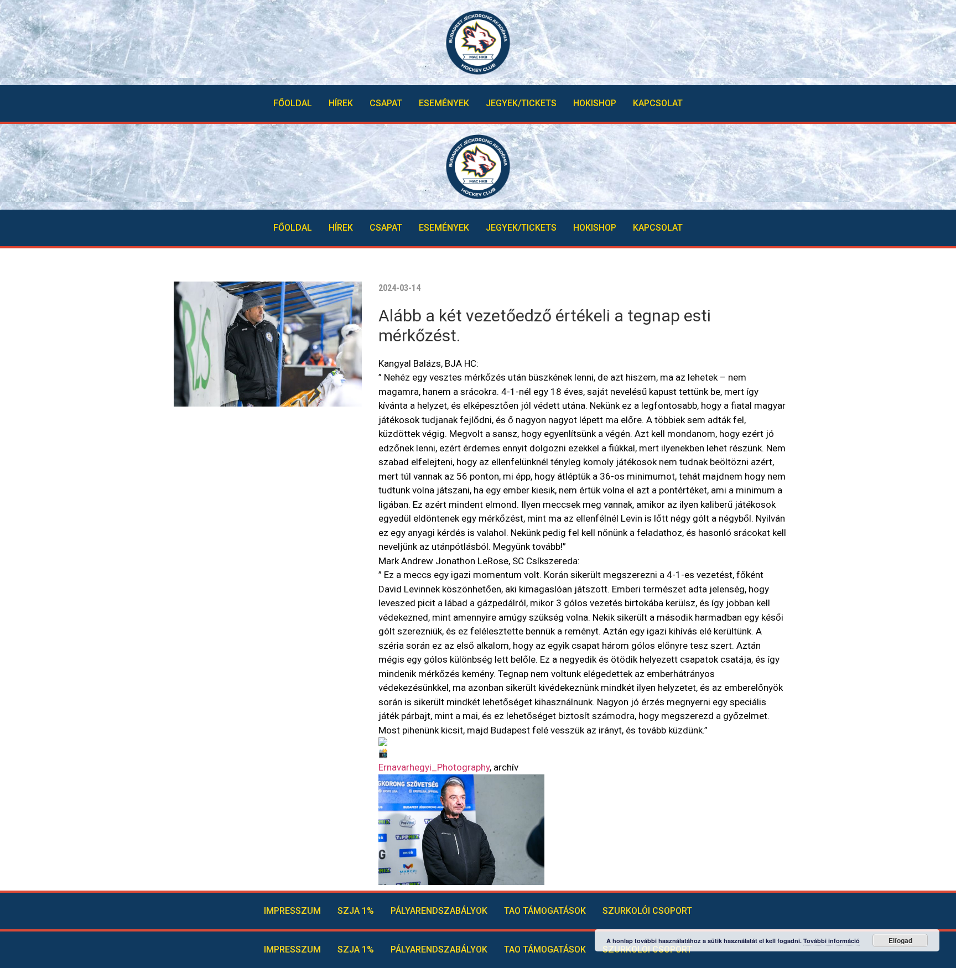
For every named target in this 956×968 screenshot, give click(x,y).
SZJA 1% (355, 910)
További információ (831, 940)
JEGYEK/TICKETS (521, 103)
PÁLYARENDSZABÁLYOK (439, 910)
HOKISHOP (594, 103)
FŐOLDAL (292, 103)
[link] (434, 767)
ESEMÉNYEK (444, 103)
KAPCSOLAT (658, 103)
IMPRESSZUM (292, 910)
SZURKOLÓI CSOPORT (647, 910)
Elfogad (900, 940)
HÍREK (341, 103)
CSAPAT (386, 103)
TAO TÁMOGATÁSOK (545, 910)
